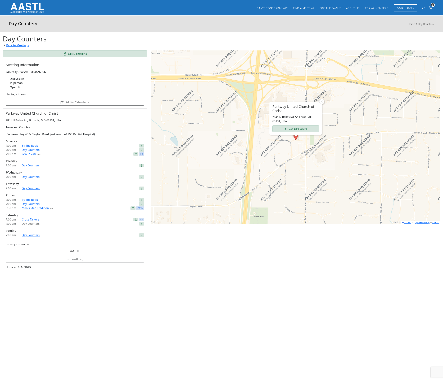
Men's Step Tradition (35, 208)
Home (411, 24)
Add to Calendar (76, 102)
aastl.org (77, 259)
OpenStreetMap (422, 222)
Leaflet (407, 222)
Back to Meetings (17, 45)
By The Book (30, 146)
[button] (295, 137)
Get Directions (77, 54)
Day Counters (31, 150)
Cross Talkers (30, 219)
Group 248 (29, 154)
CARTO (435, 222)
